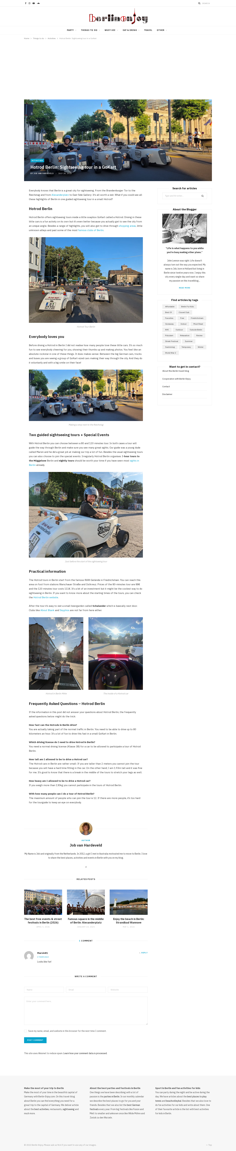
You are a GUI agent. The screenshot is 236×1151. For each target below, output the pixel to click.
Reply (144, 953)
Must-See (110, 30)
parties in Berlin (111, 1096)
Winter (200, 347)
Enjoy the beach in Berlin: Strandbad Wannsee (128, 920)
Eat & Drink (130, 30)
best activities (41, 1109)
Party (70, 30)
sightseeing (68, 1109)
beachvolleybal (173, 1100)
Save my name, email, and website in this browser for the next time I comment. (67, 1031)
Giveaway (169, 324)
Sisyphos (64, 610)
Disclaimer (167, 394)
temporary (186, 347)
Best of (168, 312)
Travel (148, 30)
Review (199, 335)
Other (160, 30)
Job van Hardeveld (44, 173)
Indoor (184, 324)
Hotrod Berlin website (45, 597)
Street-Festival (171, 341)
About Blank (47, 610)
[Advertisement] (118, 68)
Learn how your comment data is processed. (85, 1053)
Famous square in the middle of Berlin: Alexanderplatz (86, 920)
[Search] (199, 3)
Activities (37, 160)
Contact (166, 386)
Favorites (169, 318)
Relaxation (184, 335)
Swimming (170, 347)
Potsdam (169, 335)
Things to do (89, 30)
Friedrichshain (197, 318)
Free (182, 318)
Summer (188, 341)
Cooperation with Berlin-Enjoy (176, 378)
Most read (198, 324)
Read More (184, 288)
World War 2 (170, 353)
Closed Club (184, 312)
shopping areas (127, 225)
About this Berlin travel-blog (175, 371)
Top (210, 1145)
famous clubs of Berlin (91, 230)
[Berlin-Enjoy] (118, 16)
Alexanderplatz (60, 194)
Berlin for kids (187, 306)
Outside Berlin (196, 329)
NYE (167, 329)
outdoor (179, 329)
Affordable (169, 306)
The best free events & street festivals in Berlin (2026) (43, 920)
